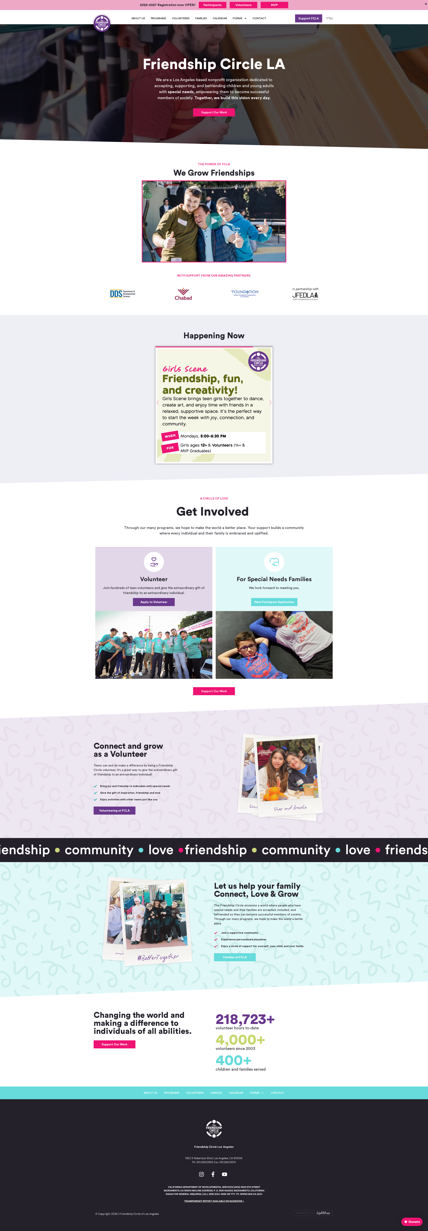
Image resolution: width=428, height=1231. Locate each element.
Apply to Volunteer (153, 602)
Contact (259, 18)
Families (201, 18)
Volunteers (181, 18)
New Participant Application (274, 602)
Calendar (220, 18)
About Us (138, 18)
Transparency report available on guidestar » (214, 1201)
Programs (158, 18)
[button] (214, 221)
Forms (237, 18)
